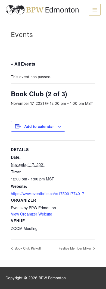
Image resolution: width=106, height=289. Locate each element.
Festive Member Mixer (75, 248)
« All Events (23, 64)
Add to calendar (39, 126)
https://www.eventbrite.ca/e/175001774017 (47, 193)
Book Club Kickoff (27, 248)
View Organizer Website (31, 214)
